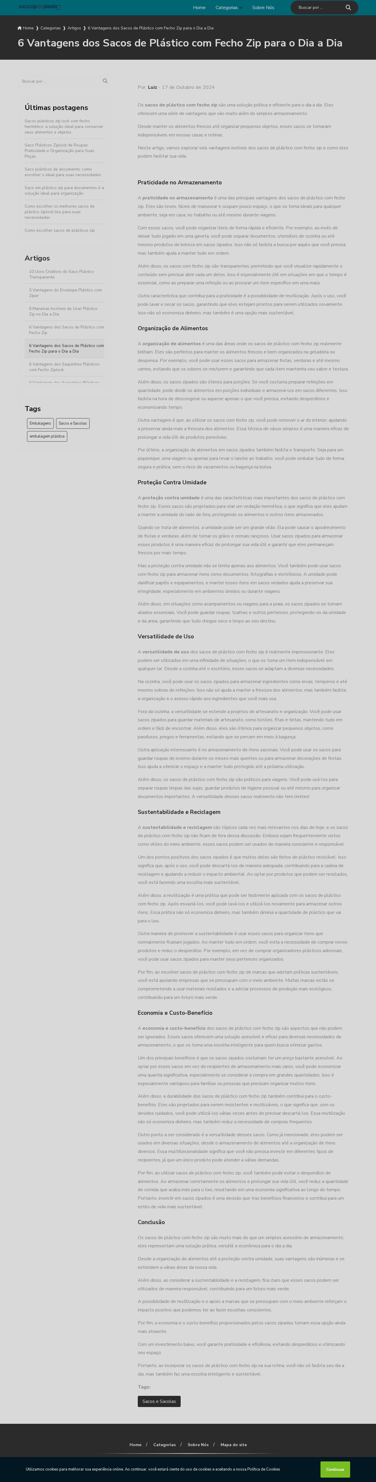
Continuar (335, 1469)
